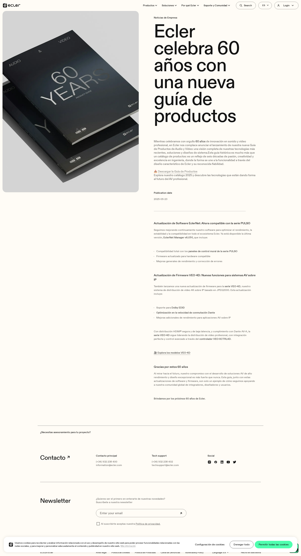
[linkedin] (222, 462)
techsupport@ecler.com (165, 465)
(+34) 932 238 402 (162, 461)
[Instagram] (209, 462)
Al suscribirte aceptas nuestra (130, 523)
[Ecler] (12, 5)
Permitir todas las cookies (274, 544)
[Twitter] (234, 462)
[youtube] (228, 462)
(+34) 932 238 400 (106, 461)
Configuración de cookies (210, 544)
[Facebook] (216, 462)
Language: (217, 552)
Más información (128, 546)
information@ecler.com (109, 465)
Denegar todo (241, 544)
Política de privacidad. (148, 523)
